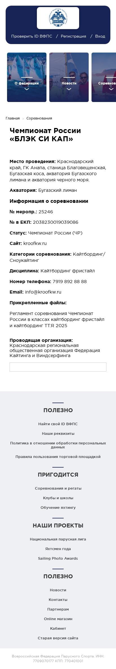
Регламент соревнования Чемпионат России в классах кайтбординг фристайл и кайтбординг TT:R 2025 (57, 319)
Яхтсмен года (58, 549)
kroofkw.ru (35, 243)
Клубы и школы (58, 498)
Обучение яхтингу (58, 507)
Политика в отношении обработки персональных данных (58, 445)
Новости (58, 590)
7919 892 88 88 (70, 281)
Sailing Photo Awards (58, 558)
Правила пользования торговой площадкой (58, 457)
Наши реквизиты (58, 433)
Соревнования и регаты (58, 488)
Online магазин (58, 619)
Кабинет (58, 628)
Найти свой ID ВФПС (58, 424)
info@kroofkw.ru (43, 291)
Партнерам (58, 609)
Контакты (58, 599)
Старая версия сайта (58, 638)
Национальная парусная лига (58, 539)
